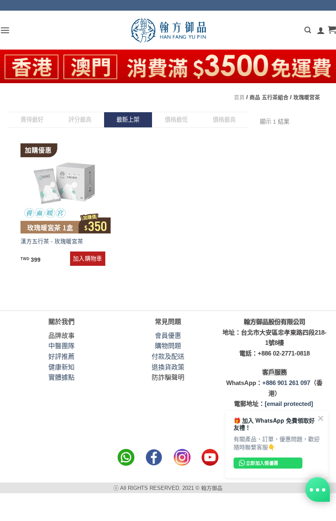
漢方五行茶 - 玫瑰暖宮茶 (51, 241)
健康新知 (61, 367)
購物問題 (168, 345)
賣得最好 (31, 119)
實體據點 (61, 377)
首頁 (239, 97)
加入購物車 (87, 258)
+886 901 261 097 (286, 382)
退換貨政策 (168, 367)
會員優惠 (168, 335)
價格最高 (224, 119)
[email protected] (289, 403)
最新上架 (127, 119)
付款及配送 (168, 356)
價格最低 (176, 119)
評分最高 (79, 119)
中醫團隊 (61, 345)
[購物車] (332, 30)
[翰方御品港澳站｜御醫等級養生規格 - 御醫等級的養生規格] (168, 30)
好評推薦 (61, 356)
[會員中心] (321, 30)
